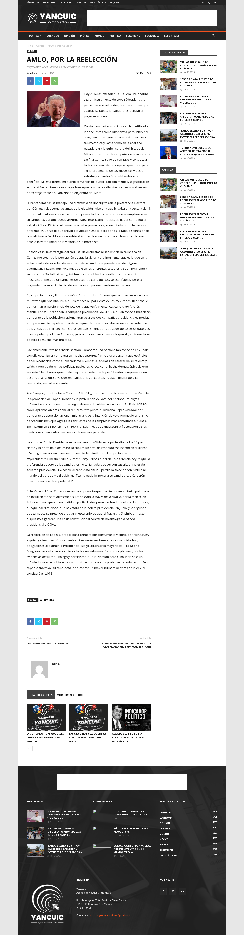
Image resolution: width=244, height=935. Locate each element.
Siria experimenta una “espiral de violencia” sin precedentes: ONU (126, 645)
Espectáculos (98, 2)
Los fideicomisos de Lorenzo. (48, 643)
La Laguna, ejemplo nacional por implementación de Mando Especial (132, 849)
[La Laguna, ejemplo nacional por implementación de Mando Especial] (102, 850)
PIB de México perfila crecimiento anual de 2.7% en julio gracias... (197, 117)
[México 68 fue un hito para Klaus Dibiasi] (102, 833)
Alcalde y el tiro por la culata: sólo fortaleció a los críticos (129, 737)
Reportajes (172, 36)
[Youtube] (214, 2)
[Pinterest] (46, 81)
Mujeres (114, 2)
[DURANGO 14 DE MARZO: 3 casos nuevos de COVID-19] (102, 816)
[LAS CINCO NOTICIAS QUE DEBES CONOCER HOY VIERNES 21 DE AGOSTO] (46, 717)
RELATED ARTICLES (41, 695)
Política (115, 36)
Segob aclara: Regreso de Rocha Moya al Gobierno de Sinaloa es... (198, 82)
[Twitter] (208, 2)
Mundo (99, 36)
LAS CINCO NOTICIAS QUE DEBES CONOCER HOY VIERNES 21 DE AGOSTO (45, 737)
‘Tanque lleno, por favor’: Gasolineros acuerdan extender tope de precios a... (198, 134)
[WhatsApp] (54, 81)
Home (30, 45)
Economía (152, 36)
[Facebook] (203, 2)
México (85, 36)
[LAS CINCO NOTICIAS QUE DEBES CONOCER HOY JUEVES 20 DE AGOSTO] (88, 717)
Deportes (80, 2)
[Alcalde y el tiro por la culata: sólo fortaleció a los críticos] (131, 717)
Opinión (69, 36)
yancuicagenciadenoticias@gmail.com (109, 915)
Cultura (66, 2)
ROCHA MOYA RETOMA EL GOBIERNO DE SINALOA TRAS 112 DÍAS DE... (197, 99)
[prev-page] (29, 748)
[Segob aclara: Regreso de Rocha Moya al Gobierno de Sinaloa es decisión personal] (168, 84)
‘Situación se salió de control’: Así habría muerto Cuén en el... (198, 65)
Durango (52, 36)
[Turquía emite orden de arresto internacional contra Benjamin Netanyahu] (168, 152)
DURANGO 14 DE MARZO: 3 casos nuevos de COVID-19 (130, 813)
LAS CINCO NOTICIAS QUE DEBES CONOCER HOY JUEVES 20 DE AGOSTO (88, 737)
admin (33, 72)
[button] (213, 36)
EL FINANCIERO (47, 599)
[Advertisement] (152, 18)
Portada (35, 36)
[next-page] (34, 748)
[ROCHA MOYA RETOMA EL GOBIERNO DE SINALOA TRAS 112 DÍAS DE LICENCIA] (168, 101)
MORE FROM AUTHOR (70, 695)
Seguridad (133, 36)
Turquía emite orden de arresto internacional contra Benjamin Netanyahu (198, 151)
